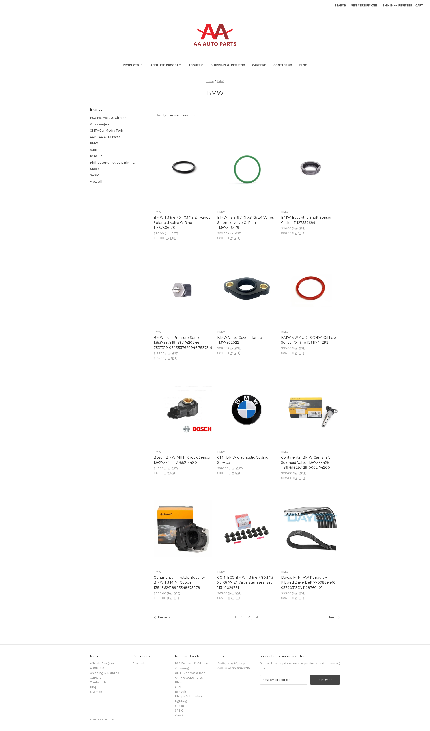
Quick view (182, 160)
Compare (181, 168)
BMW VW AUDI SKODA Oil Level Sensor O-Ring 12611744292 (310, 340)
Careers (259, 65)
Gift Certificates (364, 5)
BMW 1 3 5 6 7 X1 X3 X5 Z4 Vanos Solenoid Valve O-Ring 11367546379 (245, 222)
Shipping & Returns (228, 65)
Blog (303, 65)
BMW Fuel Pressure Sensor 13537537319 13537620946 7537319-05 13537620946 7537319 (183, 342)
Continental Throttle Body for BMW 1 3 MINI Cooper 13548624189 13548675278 (179, 582)
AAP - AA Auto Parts (105, 137)
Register (405, 5)
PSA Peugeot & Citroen (108, 118)
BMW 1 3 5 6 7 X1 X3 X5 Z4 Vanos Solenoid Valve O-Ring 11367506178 (182, 222)
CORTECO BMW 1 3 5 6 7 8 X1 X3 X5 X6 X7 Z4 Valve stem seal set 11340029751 (245, 582)
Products (131, 65)
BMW (94, 143)
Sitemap (96, 692)
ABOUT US (196, 65)
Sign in (388, 5)
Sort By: (161, 115)
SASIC (94, 175)
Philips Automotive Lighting (112, 162)
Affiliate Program (165, 65)
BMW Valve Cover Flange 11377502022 (239, 340)
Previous (163, 617)
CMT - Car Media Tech (106, 130)
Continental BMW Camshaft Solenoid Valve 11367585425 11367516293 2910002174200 (305, 462)
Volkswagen (99, 124)
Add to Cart (183, 176)
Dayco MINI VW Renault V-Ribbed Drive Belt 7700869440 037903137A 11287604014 (308, 582)
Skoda (95, 169)
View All (96, 181)
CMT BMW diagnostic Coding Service (242, 460)
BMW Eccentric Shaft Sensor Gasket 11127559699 (306, 220)
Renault (96, 156)
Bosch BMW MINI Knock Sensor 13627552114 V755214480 (182, 460)
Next (332, 617)
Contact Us (282, 65)
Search (340, 5)
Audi (93, 150)
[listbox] (183, 115)
